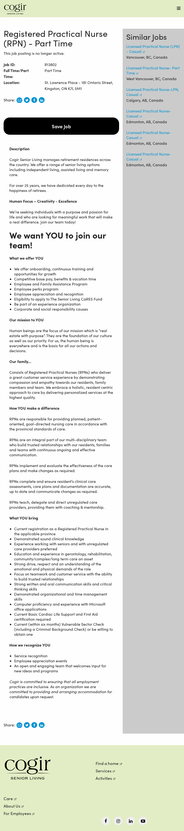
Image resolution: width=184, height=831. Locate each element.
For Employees (17, 813)
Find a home (107, 763)
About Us (12, 806)
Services (103, 771)
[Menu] (178, 8)
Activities (104, 778)
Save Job (61, 126)
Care (8, 798)
